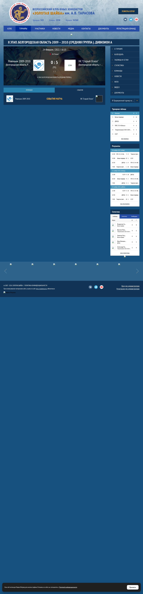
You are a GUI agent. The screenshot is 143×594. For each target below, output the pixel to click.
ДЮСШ (117, 121)
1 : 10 (127, 167)
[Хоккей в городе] (64, 264)
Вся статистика (124, 253)
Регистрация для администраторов (128, 289)
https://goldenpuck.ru (41, 289)
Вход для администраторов (130, 286)
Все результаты (124, 204)
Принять (132, 587)
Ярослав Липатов (121, 230)
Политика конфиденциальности (35, 285)
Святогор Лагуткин (121, 236)
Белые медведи (119, 117)
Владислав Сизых (121, 224)
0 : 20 (127, 174)
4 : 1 (127, 183)
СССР (116, 134)
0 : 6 (127, 195)
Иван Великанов (121, 241)
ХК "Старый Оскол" (88, 61)
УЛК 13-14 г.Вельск (120, 126)
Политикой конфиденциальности (68, 587)
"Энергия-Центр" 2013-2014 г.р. (123, 130)
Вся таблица (125, 139)
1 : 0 (127, 163)
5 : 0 (127, 154)
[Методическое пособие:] (42, 264)
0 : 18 (127, 191)
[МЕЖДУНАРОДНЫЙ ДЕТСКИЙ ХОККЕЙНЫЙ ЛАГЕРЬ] (21, 264)
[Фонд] (86, 264)
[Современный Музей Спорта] (129, 264)
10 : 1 (127, 199)
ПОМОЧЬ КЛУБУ (128, 11)
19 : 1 (127, 158)
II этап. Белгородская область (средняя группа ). (54, 77)
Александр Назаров (121, 247)
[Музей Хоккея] (107, 264)
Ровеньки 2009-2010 (19, 61)
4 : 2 (127, 179)
